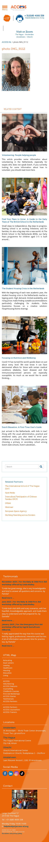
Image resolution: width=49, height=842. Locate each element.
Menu (5, 8)
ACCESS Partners (10, 701)
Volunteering (8, 684)
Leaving (6, 665)
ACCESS (6, 681)
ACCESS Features (10, 686)
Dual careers (8, 663)
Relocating (7, 660)
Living (5, 675)
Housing (6, 670)
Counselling (8, 689)
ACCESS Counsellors (11, 709)
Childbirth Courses (11, 691)
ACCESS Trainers (10, 712)
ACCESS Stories (9, 696)
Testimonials (8, 699)
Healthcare (7, 668)
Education (7, 673)
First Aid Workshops (11, 694)
